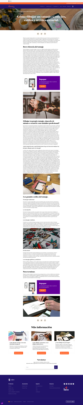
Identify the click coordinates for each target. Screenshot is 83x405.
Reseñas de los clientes (12, 393)
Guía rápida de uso (39, 386)
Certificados (38, 391)
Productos (42, 6)
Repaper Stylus (24, 386)
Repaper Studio (11, 389)
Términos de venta (30, 401)
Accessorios (56, 6)
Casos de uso (48, 6)
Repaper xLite (10, 388)
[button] (2, 403)
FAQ (36, 388)
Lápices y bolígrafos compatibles (14, 391)
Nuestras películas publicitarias (54, 388)
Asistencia (69, 6)
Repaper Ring (24, 388)
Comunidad (51, 386)
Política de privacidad (18, 401)
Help (37, 389)
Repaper (9, 386)
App (61, 6)
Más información (18, 353)
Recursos (64, 6)
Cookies (24, 401)
